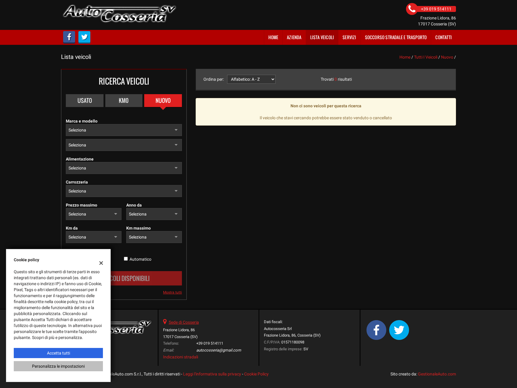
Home (273, 37)
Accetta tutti (58, 353)
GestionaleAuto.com (437, 374)
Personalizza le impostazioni (58, 366)
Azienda (294, 37)
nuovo (447, 57)
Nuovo (163, 100)
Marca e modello (82, 121)
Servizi (349, 37)
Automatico (140, 259)
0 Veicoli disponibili (124, 278)
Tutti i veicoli (425, 57)
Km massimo (138, 228)
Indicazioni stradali (180, 357)
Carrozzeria (77, 182)
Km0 (124, 100)
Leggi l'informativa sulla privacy (212, 374)
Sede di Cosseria (184, 322)
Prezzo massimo (81, 205)
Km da (72, 228)
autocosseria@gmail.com (218, 350)
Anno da (134, 205)
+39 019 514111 (209, 343)
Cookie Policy (256, 374)
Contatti (443, 37)
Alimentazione (80, 159)
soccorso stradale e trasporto (396, 37)
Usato (84, 100)
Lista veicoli (322, 37)
